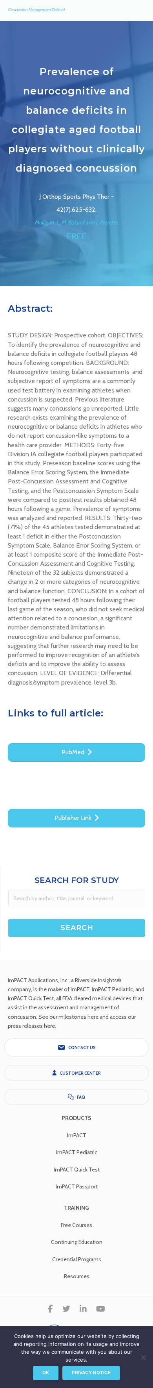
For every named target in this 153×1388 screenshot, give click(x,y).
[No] (143, 1357)
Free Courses (76, 1225)
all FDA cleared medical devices (93, 998)
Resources (76, 1276)
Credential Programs (76, 1259)
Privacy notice (91, 1372)
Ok (45, 1372)
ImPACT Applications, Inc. (38, 980)
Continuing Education (76, 1241)
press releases (25, 1025)
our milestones (68, 1016)
